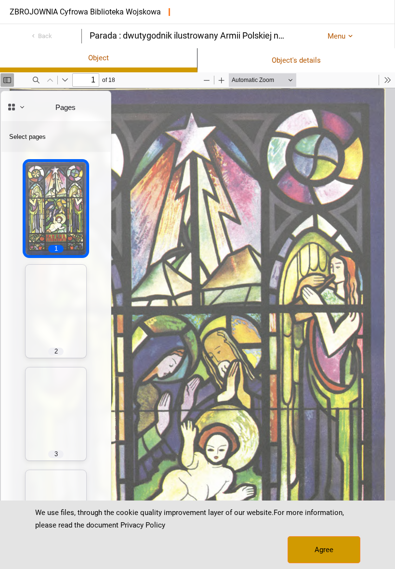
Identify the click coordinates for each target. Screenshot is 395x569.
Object (98, 58)
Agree (324, 549)
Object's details (296, 60)
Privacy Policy (142, 525)
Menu (336, 36)
